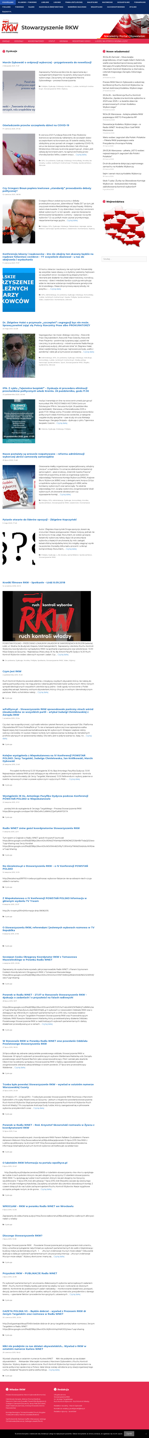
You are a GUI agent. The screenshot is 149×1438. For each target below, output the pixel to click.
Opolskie (132, 7)
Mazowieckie (107, 2)
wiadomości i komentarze (78, 229)
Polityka (44, 86)
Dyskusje (52, 86)
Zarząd (6, 41)
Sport (63, 362)
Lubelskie (45, 2)
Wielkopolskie (96, 7)
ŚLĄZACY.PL (6, 12)
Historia (44, 429)
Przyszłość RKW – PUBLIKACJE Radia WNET (30, 1273)
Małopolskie (92, 2)
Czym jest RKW (12, 671)
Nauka (67, 297)
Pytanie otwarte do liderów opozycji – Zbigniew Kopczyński (40, 519)
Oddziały (18, 41)
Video (41, 300)
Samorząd (50, 229)
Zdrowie (42, 165)
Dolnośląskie (7, 2)
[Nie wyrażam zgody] (146, 1434)
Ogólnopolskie (123, 2)
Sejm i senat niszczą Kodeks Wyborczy (122, 173)
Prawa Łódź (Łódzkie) (74, 2)
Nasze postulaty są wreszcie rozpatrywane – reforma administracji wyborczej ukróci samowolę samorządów (44, 455)
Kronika (64, 41)
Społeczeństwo (85, 163)
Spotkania (41, 660)
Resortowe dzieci (81, 41)
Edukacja (60, 86)
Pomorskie (19, 7)
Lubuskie (57, 2)
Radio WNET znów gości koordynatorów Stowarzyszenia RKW (41, 828)
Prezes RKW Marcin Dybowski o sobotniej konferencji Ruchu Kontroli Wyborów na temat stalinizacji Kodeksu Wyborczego (123, 85)
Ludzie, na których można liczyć (111, 41)
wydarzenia (43, 365)
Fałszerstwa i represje (77, 226)
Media (77, 360)
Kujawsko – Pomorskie (27, 2)
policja (83, 360)
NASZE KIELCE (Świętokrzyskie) (51, 7)
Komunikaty (77, 160)
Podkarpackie (140, 2)
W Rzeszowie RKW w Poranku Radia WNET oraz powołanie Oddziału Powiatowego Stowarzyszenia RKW (45, 1042)
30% (43, 160)
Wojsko (86, 362)
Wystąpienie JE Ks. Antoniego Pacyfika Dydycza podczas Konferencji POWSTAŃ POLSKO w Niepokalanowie (45, 797)
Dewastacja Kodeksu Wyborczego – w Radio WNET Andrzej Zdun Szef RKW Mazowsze (122, 127)
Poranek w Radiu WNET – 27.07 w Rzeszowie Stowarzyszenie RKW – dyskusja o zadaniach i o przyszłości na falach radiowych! (45, 996)
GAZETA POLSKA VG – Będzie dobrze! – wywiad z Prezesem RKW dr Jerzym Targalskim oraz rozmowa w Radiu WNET (44, 1312)
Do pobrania (50, 160)
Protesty (74, 163)
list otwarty (62, 555)
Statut (52, 41)
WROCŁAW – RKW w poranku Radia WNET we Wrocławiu (38, 1206)
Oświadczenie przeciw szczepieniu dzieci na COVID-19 (36, 125)
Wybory (64, 89)
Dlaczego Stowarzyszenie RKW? (22, 1235)
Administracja (51, 295)
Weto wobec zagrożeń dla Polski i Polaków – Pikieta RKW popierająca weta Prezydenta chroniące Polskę (124, 140)
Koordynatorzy (36, 41)
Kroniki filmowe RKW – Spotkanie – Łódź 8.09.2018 (34, 582)
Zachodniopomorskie (116, 7)
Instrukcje (88, 358)
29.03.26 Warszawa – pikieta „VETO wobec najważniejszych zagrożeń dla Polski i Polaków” (123, 153)
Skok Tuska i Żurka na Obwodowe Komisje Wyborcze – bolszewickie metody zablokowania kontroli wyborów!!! (124, 184)
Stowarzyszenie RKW (50, 27)
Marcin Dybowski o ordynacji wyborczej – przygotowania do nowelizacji (47, 62)
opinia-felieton (73, 555)
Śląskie (31, 7)
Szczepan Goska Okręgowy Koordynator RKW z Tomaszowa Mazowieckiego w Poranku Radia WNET (40, 958)
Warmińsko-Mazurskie (77, 7)
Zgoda (129, 1434)
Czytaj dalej (81, 155)
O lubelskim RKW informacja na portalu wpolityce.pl (35, 1162)
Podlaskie (6, 7)
